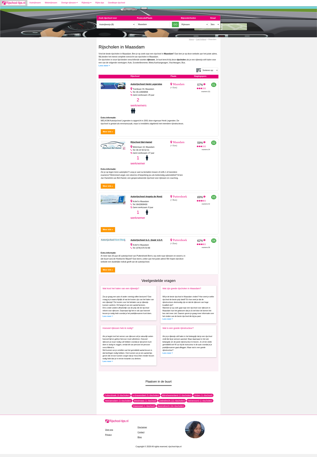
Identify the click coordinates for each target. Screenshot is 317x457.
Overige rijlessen (69, 3)
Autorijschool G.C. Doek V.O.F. (147, 240)
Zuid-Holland (201, 39)
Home (191, 39)
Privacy (108, 435)
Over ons (109, 430)
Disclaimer (142, 427)
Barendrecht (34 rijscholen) (171, 406)
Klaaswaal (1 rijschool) (144, 406)
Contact (141, 432)
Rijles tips (99, 3)
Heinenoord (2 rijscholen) (199, 400)
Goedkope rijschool (116, 3)
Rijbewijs (86, 3)
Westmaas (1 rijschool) (145, 400)
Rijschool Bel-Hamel (141, 142)
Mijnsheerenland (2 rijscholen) (177, 395)
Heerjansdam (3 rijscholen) (118, 400)
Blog (140, 437)
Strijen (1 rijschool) (203, 395)
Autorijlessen (35, 3)
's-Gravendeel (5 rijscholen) (145, 395)
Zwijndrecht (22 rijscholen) (172, 400)
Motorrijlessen (51, 3)
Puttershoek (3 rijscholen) (117, 395)
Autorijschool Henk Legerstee (146, 84)
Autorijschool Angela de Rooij (146, 196)
